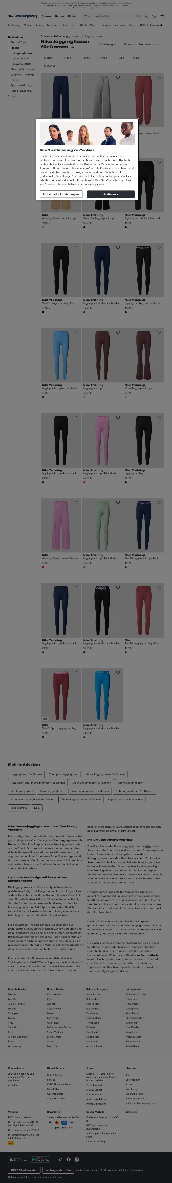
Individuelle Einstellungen (61, 194)
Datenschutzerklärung (80, 184)
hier (117, 180)
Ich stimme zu (111, 194)
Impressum (98, 184)
